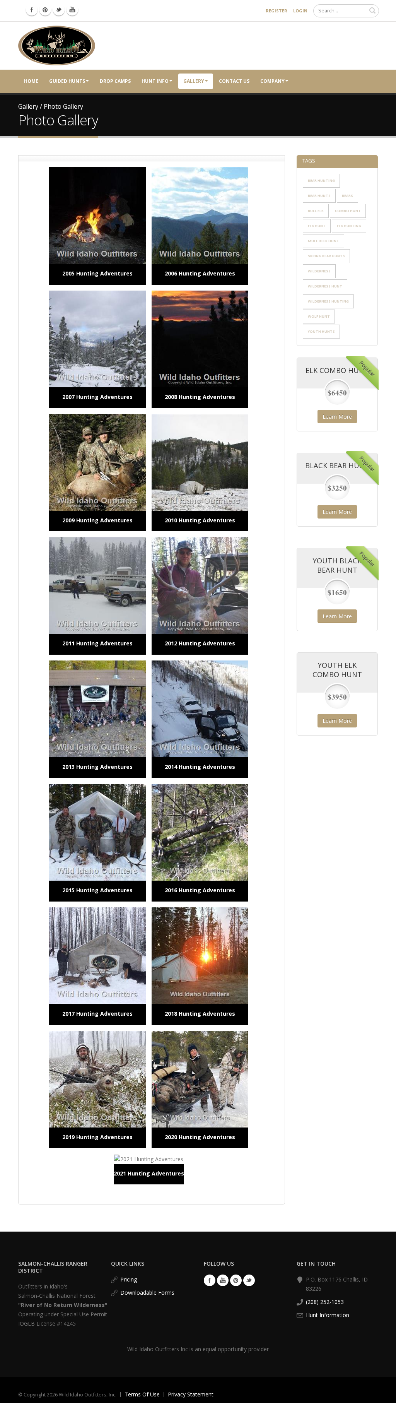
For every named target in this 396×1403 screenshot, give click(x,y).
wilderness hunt (325, 286)
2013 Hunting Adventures (97, 766)
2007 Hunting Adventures (97, 396)
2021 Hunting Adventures (149, 1173)
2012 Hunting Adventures (200, 643)
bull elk (316, 210)
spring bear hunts (326, 255)
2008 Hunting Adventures (200, 396)
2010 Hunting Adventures (200, 520)
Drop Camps (115, 81)
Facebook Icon (32, 9)
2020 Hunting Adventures (200, 1137)
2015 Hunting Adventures (97, 890)
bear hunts (319, 195)
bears (347, 195)
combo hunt (348, 210)
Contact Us (234, 81)
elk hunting (349, 225)
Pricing (128, 1279)
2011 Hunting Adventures (97, 643)
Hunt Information (327, 1315)
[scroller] (382, 1393)
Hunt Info (155, 81)
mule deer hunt (323, 240)
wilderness (319, 271)
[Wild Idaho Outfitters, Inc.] (56, 45)
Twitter (249, 1280)
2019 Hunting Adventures (97, 1137)
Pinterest (236, 1280)
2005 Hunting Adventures (97, 273)
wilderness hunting (328, 301)
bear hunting (321, 180)
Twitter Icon (59, 9)
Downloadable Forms (147, 1292)
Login (300, 11)
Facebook (209, 1280)
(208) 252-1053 (325, 1301)
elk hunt (317, 225)
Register (276, 11)
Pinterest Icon (45, 9)
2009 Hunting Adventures (97, 520)
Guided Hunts (67, 81)
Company (272, 81)
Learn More (337, 416)
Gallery (193, 81)
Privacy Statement (190, 1394)
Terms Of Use (142, 1394)
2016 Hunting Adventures (200, 890)
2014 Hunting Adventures (200, 766)
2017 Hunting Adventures (97, 1013)
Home (31, 81)
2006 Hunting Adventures (200, 273)
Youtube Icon (72, 9)
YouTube (223, 1280)
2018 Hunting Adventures (200, 1013)
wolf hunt (319, 316)
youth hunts (321, 331)
